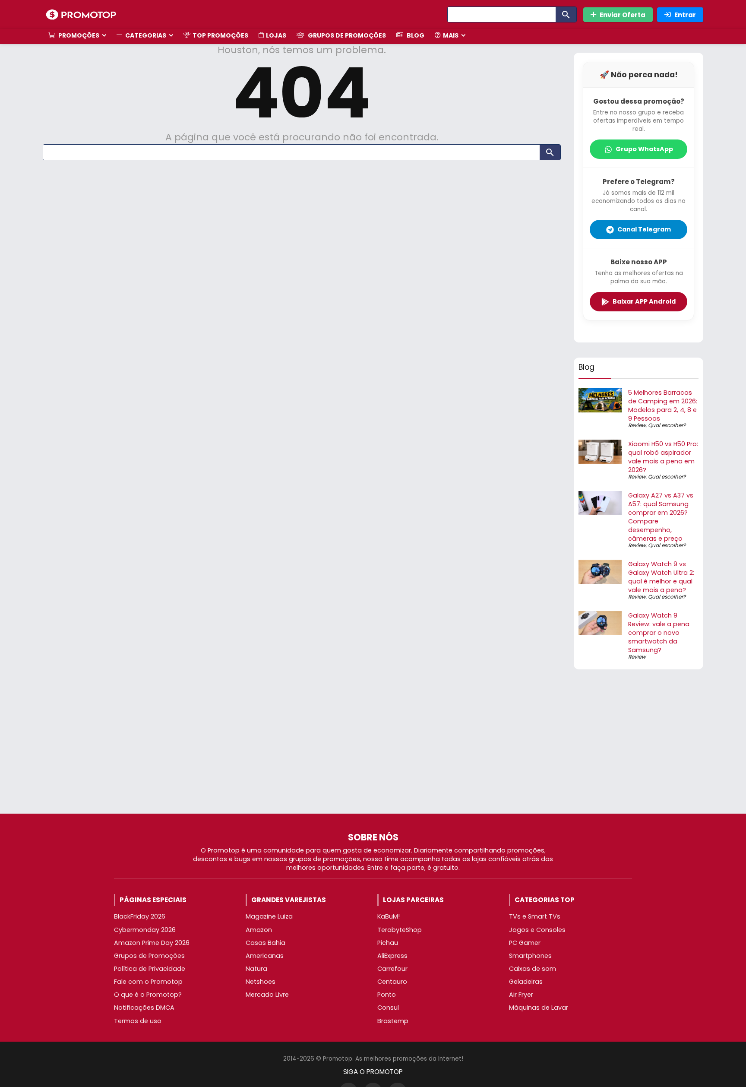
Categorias (145, 35)
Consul (388, 1007)
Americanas (265, 955)
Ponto (386, 994)
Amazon (259, 929)
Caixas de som (532, 968)
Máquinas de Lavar (538, 1007)
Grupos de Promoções (346, 35)
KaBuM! (388, 916)
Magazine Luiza (269, 916)
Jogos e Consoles (537, 929)
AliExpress (392, 955)
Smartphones (530, 955)
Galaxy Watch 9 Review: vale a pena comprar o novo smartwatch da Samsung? (658, 632)
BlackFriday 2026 (139, 916)
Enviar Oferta (622, 14)
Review (637, 425)
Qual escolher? (667, 425)
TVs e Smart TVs (534, 916)
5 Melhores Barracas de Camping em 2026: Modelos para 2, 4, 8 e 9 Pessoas (662, 405)
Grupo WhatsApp (644, 149)
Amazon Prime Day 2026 (152, 942)
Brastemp (392, 1021)
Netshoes (260, 981)
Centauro (392, 981)
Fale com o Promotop (148, 981)
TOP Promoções (220, 35)
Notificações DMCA (144, 1007)
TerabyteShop (399, 929)
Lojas (276, 35)
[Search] (566, 14)
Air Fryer (521, 994)
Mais (450, 35)
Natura (256, 968)
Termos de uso (137, 1021)
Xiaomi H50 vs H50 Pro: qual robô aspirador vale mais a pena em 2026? (663, 457)
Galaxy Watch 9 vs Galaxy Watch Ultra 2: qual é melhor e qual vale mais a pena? (661, 577)
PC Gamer (525, 942)
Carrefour (392, 968)
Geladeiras (526, 981)
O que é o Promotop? (148, 994)
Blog (414, 35)
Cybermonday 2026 (145, 929)
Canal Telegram (644, 229)
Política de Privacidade (149, 968)
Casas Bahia (265, 942)
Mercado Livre (267, 994)
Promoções (78, 35)
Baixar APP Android (644, 301)
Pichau (387, 942)
